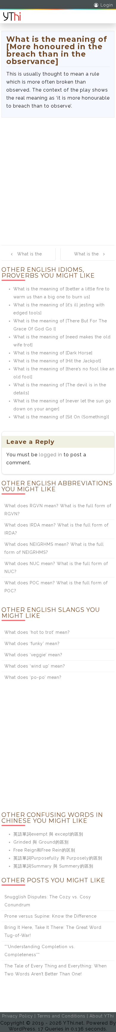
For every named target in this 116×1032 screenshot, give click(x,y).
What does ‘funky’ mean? (32, 643)
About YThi (102, 1016)
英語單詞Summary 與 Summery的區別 (53, 866)
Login (107, 5)
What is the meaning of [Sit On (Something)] (61, 417)
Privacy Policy (17, 1016)
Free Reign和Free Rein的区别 (44, 850)
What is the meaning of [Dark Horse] (53, 353)
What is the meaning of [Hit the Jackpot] (57, 361)
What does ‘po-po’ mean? (33, 677)
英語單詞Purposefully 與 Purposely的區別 (57, 858)
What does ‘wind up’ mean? (34, 666)
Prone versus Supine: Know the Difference (50, 916)
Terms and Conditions (61, 1016)
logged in (50, 454)
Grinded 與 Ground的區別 (41, 842)
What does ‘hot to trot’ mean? (37, 632)
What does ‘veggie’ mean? (33, 654)
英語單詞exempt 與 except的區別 (48, 834)
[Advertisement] (58, 178)
